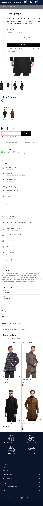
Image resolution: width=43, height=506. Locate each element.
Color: (4, 107)
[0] (36, 2)
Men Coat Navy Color (7, 380)
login (6, 338)
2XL (14, 128)
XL (10, 128)
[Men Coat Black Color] (8, 85)
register (12, 338)
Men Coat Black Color (8, 6)
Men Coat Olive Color (29, 380)
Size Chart (11, 101)
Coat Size (5, 125)
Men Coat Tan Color (28, 423)
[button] (39, 475)
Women (5, 470)
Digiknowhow (21, 504)
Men (4, 468)
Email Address (10, 29)
